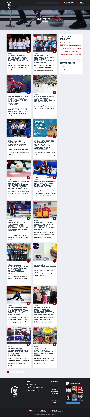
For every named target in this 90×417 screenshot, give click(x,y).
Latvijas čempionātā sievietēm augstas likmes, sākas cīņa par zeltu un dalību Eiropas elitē (18, 311)
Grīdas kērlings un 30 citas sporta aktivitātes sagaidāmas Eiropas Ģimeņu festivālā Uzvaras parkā (44, 145)
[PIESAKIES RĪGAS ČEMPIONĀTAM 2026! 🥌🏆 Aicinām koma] (74, 397)
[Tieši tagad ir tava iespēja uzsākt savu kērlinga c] (68, 397)
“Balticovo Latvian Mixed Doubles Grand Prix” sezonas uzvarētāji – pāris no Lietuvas (44, 226)
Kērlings (55, 398)
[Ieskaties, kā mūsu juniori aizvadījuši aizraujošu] (74, 389)
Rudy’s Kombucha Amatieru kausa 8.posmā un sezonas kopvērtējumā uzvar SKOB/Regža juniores (44, 311)
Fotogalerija (55, 393)
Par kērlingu (37, 7)
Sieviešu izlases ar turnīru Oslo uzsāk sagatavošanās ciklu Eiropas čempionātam (18, 58)
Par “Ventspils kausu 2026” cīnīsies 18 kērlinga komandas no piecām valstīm (44, 99)
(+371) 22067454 (81, 3)
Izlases (79, 7)
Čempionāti (69, 7)
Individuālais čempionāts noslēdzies (45, 266)
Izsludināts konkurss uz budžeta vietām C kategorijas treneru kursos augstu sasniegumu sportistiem (18, 101)
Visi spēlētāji (55, 400)
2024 (64, 68)
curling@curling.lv (67, 3)
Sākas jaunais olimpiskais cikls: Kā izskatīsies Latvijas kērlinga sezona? (17, 143)
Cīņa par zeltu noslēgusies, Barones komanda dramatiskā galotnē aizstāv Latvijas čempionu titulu (18, 269)
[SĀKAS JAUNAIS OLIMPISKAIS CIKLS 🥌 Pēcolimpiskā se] (80, 397)
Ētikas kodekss (54, 391)
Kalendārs (27, 7)
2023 (64, 66)
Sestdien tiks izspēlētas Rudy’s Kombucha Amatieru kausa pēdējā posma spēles (43, 352)
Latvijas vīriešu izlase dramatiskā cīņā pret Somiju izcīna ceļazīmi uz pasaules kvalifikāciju (18, 352)
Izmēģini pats (17, 7)
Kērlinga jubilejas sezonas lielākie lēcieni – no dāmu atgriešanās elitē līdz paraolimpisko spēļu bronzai (18, 227)
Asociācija (49, 7)
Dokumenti (54, 389)
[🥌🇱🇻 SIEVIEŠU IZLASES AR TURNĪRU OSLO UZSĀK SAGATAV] (68, 389)
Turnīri (59, 7)
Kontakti (55, 404)
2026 (64, 71)
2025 (64, 69)
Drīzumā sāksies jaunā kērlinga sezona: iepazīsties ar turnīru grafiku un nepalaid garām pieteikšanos (18, 185)
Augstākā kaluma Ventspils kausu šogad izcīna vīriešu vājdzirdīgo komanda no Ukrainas (44, 59)
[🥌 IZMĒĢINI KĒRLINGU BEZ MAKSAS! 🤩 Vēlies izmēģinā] (80, 389)
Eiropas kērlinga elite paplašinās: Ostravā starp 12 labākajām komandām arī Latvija (44, 184)
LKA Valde (55, 387)
